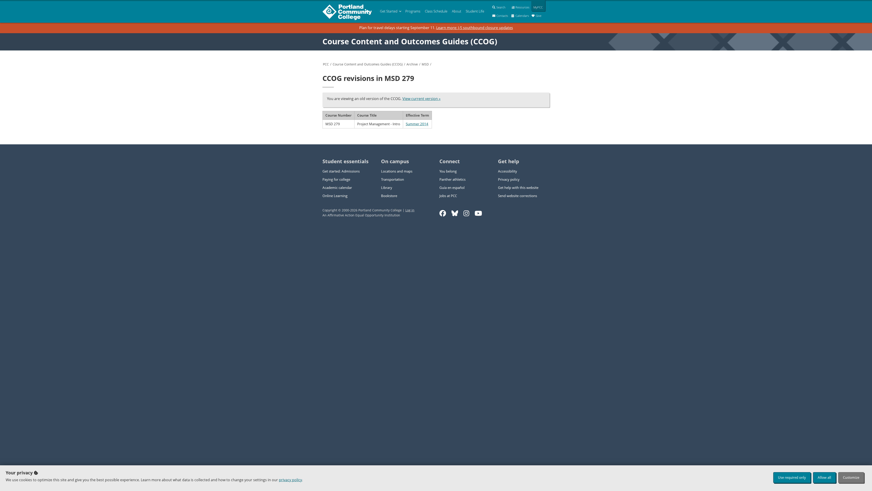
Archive (412, 64)
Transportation (392, 179)
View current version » (421, 98)
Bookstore (389, 195)
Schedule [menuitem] (436, 11)
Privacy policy (509, 179)
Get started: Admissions (341, 171)
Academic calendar (337, 187)
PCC (326, 64)
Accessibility (507, 171)
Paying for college (336, 179)
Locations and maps (396, 171)
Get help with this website (518, 187)
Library (386, 187)
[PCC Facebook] (442, 213)
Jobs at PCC (448, 195)
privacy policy (290, 479)
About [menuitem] (456, 11)
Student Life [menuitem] (475, 11)
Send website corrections (517, 195)
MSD (425, 64)
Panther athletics (452, 179)
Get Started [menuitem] (388, 11)
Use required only (792, 477)
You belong (448, 171)
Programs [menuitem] (412, 11)
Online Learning (334, 195)
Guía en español (452, 187)
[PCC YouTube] (478, 213)
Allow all (824, 477)
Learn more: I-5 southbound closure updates (474, 27)
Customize (851, 477)
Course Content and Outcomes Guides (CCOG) (409, 41)
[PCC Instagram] (466, 213)
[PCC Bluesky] (454, 213)
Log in (409, 210)
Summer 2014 (417, 124)
